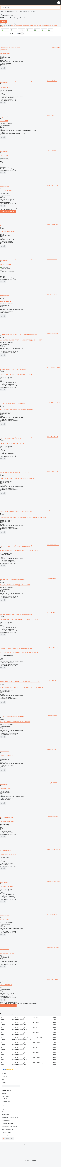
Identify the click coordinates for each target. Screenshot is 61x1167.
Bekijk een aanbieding (8, 1005)
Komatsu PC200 (3, 1023)
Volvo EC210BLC (5, 155)
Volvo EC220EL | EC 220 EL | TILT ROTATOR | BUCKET (16, 409)
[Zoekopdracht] (58, 7)
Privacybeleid (5, 1111)
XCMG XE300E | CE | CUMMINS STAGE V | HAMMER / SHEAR (19, 653)
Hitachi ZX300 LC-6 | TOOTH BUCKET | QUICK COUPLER (17, 478)
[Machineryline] (2, 11)
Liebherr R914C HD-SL (7, 886)
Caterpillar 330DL (5, 53)
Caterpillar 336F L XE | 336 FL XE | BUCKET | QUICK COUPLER (19, 619)
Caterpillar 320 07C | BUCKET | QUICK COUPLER (15, 585)
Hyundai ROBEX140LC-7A (8, 855)
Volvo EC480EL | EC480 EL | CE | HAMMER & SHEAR (16, 374)
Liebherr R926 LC (5, 88)
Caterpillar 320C (3, 1058)
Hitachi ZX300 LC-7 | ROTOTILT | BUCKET (13, 443)
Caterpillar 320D (3, 1018)
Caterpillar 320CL (3, 1033)
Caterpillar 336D (3, 1028)
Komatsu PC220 (3, 1038)
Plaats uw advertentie (8, 211)
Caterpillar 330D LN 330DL (8, 821)
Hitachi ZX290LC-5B (6, 985)
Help (3, 1079)
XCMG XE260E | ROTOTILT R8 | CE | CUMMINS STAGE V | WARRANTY (22, 687)
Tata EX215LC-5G (5, 264)
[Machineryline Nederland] (11, 2)
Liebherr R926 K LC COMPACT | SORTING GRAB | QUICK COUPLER (21, 340)
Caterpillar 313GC (5, 788)
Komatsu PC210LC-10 (6, 755)
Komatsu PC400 (3, 1043)
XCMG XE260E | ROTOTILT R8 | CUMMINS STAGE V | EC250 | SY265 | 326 (23, 517)
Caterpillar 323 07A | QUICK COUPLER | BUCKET (15, 722)
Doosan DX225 (3, 1048)
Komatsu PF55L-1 (5, 920)
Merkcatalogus (6, 1120)
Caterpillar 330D (3, 1053)
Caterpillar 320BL (3, 1063)
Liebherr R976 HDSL (6, 191)
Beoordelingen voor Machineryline (10, 1117)
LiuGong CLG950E (5, 301)
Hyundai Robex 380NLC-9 (7, 231)
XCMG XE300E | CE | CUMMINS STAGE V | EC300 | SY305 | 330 (19, 550)
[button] (58, 2)
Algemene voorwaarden (8, 1109)
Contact (4, 1082)
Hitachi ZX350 (4, 121)
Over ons (4, 1076)
